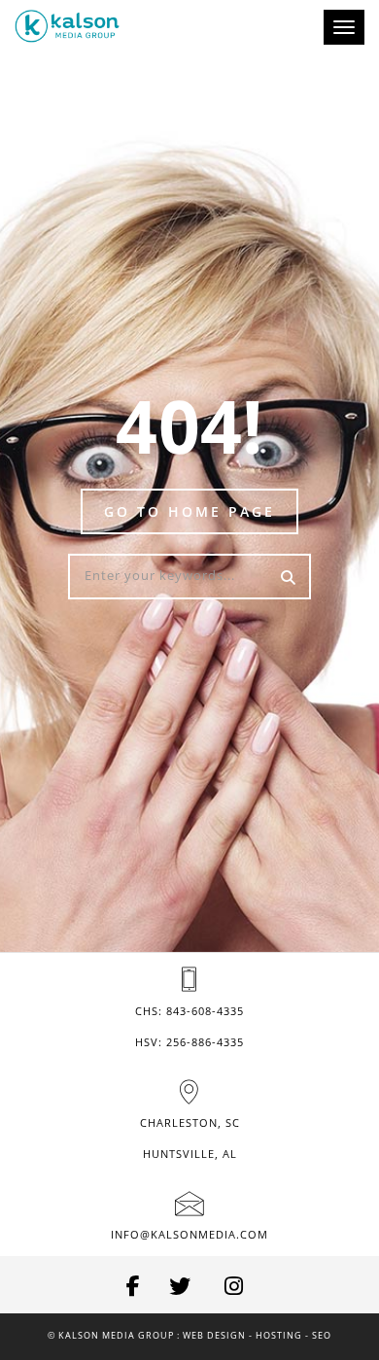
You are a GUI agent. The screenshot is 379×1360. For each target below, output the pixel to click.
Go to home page (189, 511)
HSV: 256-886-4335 (189, 1042)
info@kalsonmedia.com (189, 1234)
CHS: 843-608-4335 (189, 1010)
